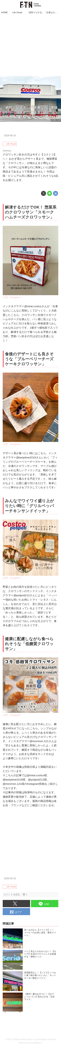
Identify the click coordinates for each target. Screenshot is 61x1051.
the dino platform (34, 1042)
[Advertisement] (30, 45)
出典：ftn (56, 120)
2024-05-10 (10, 135)
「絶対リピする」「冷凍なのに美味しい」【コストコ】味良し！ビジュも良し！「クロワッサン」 (30, 112)
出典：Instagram (12, 297)
